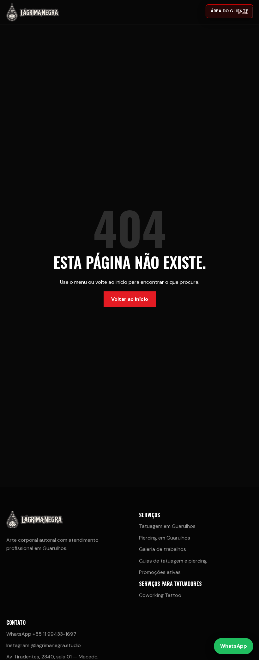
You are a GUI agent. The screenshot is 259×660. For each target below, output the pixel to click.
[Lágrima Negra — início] (36, 12)
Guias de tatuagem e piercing (173, 561)
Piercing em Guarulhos (164, 537)
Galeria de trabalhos (162, 549)
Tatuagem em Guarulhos (167, 526)
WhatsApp (233, 646)
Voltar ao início (129, 299)
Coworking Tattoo (160, 595)
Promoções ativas (160, 572)
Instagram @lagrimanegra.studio (43, 645)
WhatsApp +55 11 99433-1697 (41, 634)
